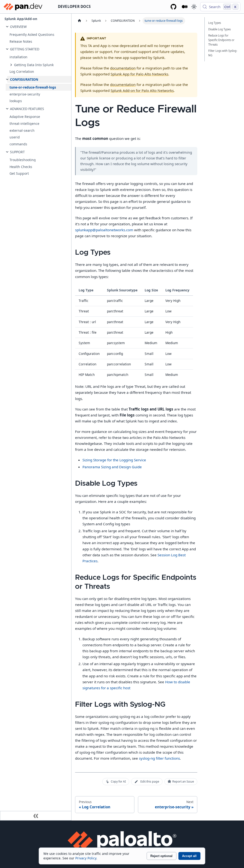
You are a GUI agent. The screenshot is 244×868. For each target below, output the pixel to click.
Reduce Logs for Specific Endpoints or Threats (221, 40)
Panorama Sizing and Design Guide (112, 466)
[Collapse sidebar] (35, 816)
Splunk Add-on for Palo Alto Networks (142, 90)
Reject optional (161, 856)
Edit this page (149, 781)
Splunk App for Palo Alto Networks (139, 74)
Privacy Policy (85, 858)
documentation (123, 68)
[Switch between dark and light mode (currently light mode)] (193, 6)
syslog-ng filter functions (159, 758)
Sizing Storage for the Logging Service (114, 460)
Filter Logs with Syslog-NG (222, 53)
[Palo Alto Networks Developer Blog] (184, 7)
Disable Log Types (219, 29)
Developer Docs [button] (74, 6)
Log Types (214, 23)
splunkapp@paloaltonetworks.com (104, 229)
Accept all (189, 856)
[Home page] (79, 20)
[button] (39, 26)
